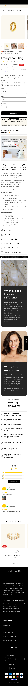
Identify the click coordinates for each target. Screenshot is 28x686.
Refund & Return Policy (10, 640)
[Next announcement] (25, 2)
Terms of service (8, 633)
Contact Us (6, 625)
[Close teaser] (24, 350)
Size (2, 96)
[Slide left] (1, 46)
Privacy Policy (7, 629)
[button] (3, 10)
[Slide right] (26, 46)
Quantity (3, 103)
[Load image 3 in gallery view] (21, 46)
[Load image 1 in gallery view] (7, 46)
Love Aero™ (16, 682)
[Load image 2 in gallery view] (14, 46)
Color (2, 88)
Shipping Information (10, 636)
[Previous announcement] (3, 2)
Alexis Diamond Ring (13, 551)
